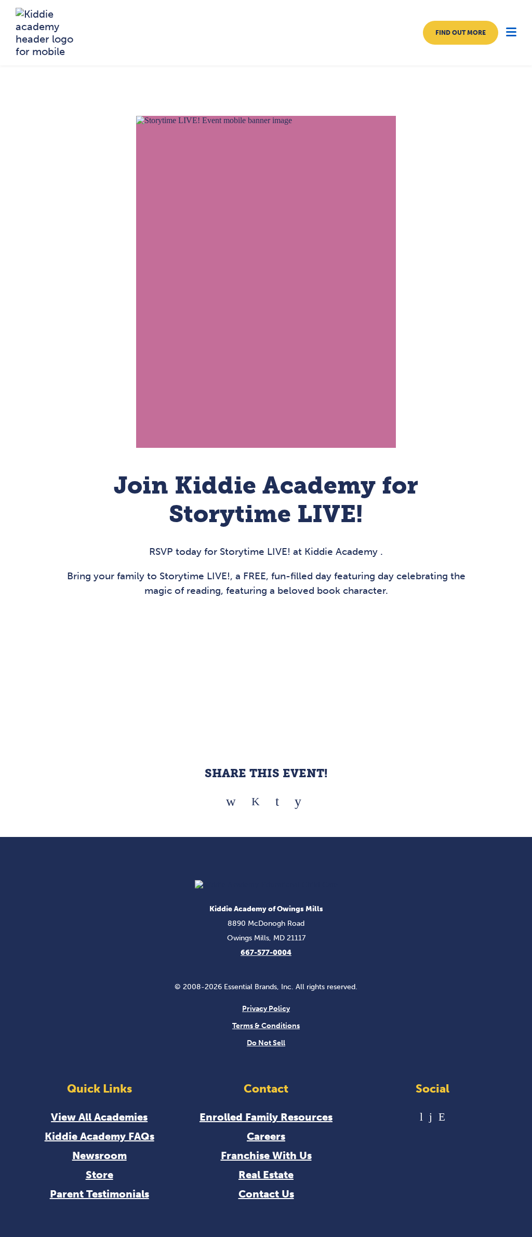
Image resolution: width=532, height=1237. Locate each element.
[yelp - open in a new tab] (441, 1116)
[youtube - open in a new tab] (421, 1116)
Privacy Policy (266, 1008)
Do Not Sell (266, 1043)
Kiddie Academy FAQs (99, 1136)
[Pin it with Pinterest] (277, 798)
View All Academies (99, 1117)
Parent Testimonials (99, 1194)
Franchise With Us (266, 1155)
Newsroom (99, 1155)
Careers (266, 1136)
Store (99, 1174)
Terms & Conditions (266, 1025)
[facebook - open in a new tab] (430, 1116)
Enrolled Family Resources (266, 1117)
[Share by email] (298, 798)
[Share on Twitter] (255, 798)
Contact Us (266, 1194)
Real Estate (266, 1174)
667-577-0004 (266, 952)
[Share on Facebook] (231, 798)
